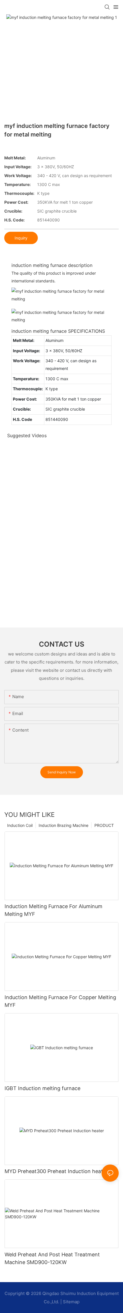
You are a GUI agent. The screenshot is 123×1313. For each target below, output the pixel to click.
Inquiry (21, 237)
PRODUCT (104, 825)
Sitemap (71, 1301)
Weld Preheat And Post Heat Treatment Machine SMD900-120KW (52, 1258)
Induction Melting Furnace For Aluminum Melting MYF (53, 910)
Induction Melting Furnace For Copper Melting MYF (60, 1001)
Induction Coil (20, 825)
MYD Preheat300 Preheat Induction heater (56, 1171)
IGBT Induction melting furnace (42, 1088)
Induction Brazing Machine (63, 825)
